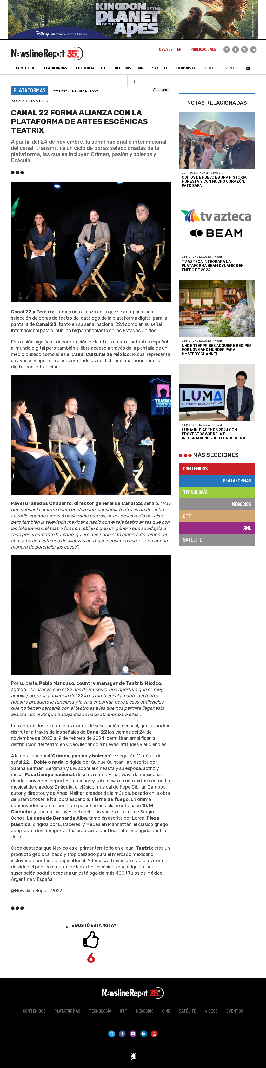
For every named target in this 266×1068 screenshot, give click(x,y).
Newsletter (170, 49)
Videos (210, 68)
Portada (17, 101)
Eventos (231, 68)
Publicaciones (203, 49)
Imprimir (162, 90)
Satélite (192, 540)
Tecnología (195, 492)
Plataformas (39, 101)
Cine (246, 528)
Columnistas (186, 68)
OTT (187, 516)
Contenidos (195, 469)
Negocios (241, 504)
